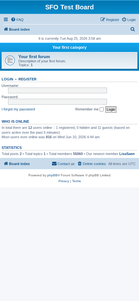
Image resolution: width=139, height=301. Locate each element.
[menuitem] (17, 20)
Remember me (87, 109)
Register (27, 79)
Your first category (69, 47)
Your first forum (34, 56)
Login (7, 79)
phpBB (52, 175)
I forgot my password (18, 109)
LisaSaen (127, 154)
